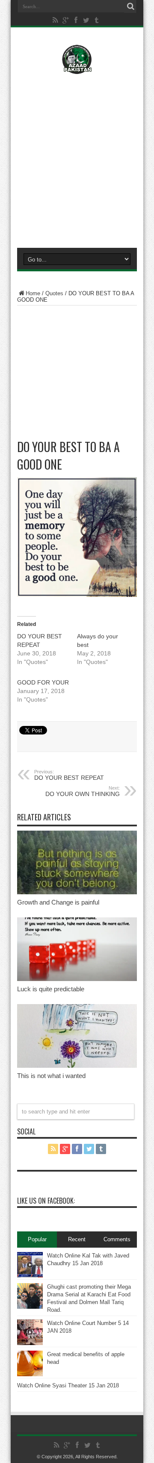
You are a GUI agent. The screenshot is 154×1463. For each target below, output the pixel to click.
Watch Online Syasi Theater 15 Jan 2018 (68, 1385)
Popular (37, 1239)
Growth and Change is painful (58, 902)
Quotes (54, 293)
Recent (77, 1239)
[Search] (130, 6)
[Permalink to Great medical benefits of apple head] (30, 1374)
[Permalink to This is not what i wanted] (77, 1066)
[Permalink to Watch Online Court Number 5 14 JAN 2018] (30, 1343)
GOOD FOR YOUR (43, 682)
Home (33, 293)
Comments (117, 1239)
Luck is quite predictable (50, 989)
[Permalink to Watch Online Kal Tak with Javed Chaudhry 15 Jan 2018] (30, 1275)
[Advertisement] (77, 159)
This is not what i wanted (51, 1075)
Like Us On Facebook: (46, 1201)
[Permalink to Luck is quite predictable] (77, 979)
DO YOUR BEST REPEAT (69, 775)
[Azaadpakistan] (77, 68)
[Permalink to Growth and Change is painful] (77, 892)
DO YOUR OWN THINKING (82, 791)
